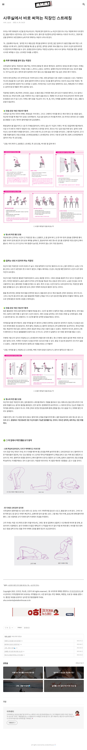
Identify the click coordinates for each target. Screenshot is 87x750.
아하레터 (10, 711)
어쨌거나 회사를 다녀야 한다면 (12, 641)
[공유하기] (9, 627)
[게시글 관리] (12, 627)
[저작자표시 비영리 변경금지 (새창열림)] (27, 628)
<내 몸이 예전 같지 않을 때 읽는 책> (19, 585)
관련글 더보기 (80, 663)
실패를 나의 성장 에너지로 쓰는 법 (13, 651)
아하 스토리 (8, 636)
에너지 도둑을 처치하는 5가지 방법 (13, 655)
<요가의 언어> (34, 585)
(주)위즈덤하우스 (75, 591)
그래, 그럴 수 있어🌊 (9, 648)
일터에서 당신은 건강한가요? (12, 644)
